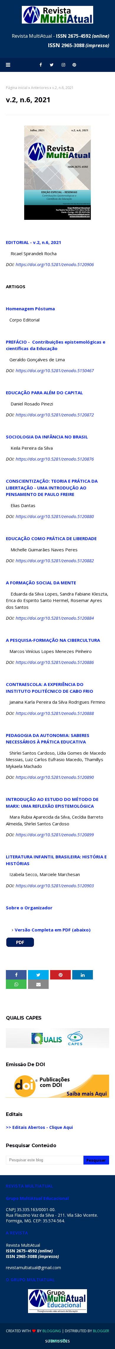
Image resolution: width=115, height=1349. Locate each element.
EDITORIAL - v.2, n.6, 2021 (33, 242)
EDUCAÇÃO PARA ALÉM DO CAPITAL (44, 392)
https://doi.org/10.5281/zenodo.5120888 (55, 713)
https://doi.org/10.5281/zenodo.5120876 (55, 459)
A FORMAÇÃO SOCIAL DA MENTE (41, 583)
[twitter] (52, 65)
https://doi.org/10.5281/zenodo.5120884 (55, 618)
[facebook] (40, 65)
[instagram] (63, 65)
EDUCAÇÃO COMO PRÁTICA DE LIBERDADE (51, 538)
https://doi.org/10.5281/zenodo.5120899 (55, 834)
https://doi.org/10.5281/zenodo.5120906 (55, 264)
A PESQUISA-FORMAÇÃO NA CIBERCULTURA (53, 640)
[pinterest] (74, 65)
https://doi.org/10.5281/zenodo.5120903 (55, 885)
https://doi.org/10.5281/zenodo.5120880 (55, 516)
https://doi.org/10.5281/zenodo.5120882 (55, 560)
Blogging (51, 1330)
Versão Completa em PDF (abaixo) (53, 930)
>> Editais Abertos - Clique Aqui (39, 1127)
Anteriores (40, 87)
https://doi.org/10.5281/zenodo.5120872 (55, 415)
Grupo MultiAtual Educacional (37, 1198)
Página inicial (16, 87)
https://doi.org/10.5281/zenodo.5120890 (55, 777)
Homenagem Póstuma (30, 308)
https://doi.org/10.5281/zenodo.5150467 (55, 370)
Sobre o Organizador (29, 908)
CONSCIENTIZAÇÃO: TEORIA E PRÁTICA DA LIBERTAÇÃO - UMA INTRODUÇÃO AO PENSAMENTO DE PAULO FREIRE (52, 487)
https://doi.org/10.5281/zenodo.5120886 (55, 662)
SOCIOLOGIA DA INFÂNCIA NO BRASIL (47, 437)
